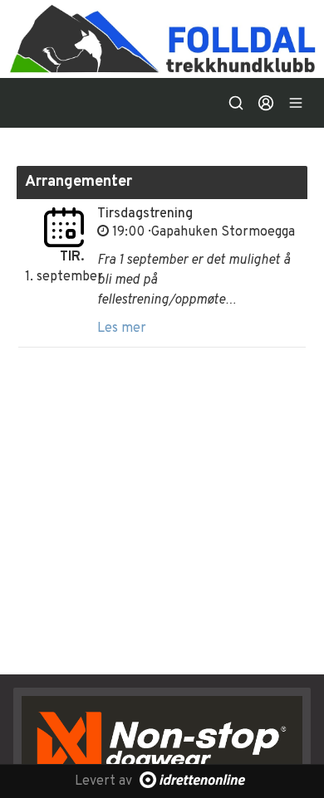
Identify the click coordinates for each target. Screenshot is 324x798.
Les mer (121, 328)
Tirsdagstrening (145, 214)
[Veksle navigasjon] (296, 103)
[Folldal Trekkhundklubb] (162, 39)
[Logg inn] (266, 103)
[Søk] (236, 103)
